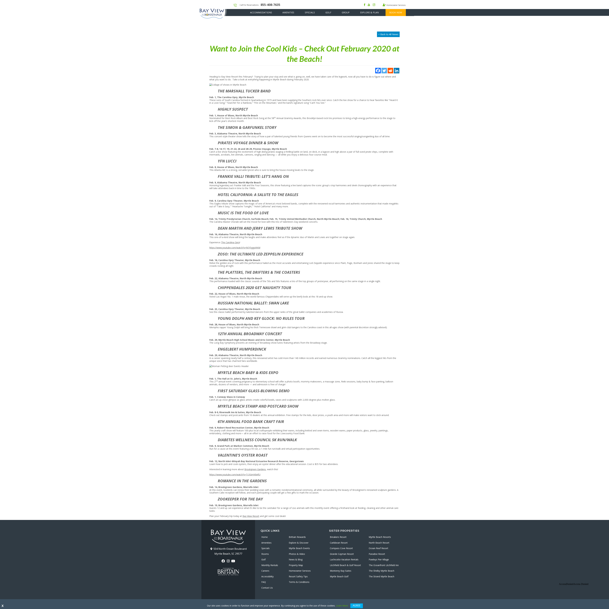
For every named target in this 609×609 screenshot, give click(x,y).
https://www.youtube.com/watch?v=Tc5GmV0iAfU (234, 474)
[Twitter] (384, 70)
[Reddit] (390, 70)
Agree (356, 605)
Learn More (342, 605)
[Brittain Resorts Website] (228, 572)
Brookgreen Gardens (255, 469)
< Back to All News (388, 34)
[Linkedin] (396, 70)
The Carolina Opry (230, 242)
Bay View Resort (250, 516)
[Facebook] (378, 70)
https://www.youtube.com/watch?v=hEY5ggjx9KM (234, 247)
